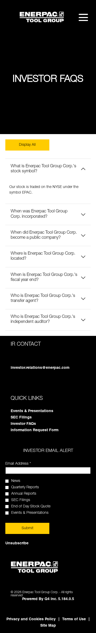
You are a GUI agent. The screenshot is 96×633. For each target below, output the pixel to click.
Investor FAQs (30, 424)
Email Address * (25, 464)
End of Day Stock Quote (30, 506)
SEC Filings (28, 418)
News (15, 481)
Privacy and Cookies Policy (31, 619)
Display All (27, 145)
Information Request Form (41, 430)
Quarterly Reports (25, 487)
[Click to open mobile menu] (83, 17)
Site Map (48, 626)
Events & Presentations (39, 411)
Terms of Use (74, 619)
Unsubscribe (17, 543)
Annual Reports (23, 494)
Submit (27, 528)
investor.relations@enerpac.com (40, 368)
